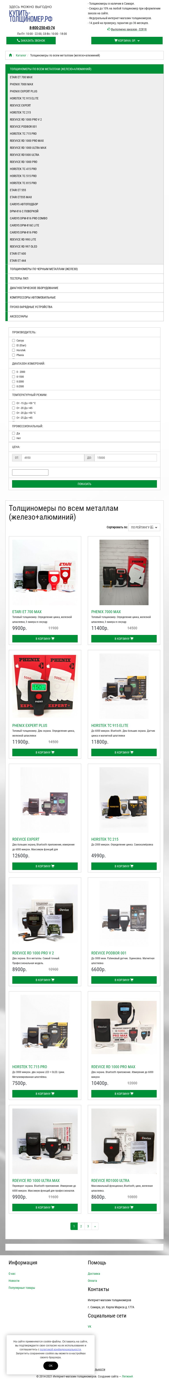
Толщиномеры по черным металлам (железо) (44, 269)
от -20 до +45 (24, 408)
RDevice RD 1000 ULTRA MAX (28, 147)
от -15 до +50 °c (26, 403)
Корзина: (127, 40)
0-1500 (20, 376)
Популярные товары (22, 1288)
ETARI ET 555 (18, 190)
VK (89, 1326)
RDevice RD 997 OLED (23, 246)
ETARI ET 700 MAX (21, 77)
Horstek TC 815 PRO (23, 183)
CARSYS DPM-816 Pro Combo (28, 218)
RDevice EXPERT (20, 105)
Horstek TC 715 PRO (23, 133)
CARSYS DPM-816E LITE (24, 225)
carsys (20, 340)
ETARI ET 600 (18, 253)
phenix (20, 355)
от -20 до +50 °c (26, 412)
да (18, 433)
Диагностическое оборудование (34, 288)
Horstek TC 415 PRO (23, 169)
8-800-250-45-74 (42, 27)
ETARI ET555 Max (21, 197)
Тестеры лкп (19, 278)
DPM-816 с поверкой (24, 211)
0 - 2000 (21, 371)
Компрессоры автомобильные (33, 297)
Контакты (98, 1289)
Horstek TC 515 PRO (23, 176)
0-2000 (20, 381)
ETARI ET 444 (18, 260)
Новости (14, 1280)
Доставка (94, 1273)
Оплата (92, 1280)
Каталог (21, 55)
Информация (23, 1263)
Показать (84, 484)
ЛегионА (127, 1376)
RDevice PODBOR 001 (23, 126)
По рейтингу (140, 527)
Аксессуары (19, 316)
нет (19, 438)
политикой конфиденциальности (60, 1349)
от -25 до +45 (24, 417)
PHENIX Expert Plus (23, 91)
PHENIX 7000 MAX (21, 84)
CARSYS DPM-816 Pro (23, 232)
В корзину (43, 638)
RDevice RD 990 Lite (23, 239)
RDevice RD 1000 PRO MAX (27, 140)
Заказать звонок (32, 40)
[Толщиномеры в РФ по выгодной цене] (10, 55)
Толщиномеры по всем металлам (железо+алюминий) (50, 69)
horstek (21, 350)
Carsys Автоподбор (24, 204)
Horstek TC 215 (20, 112)
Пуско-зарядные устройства (31, 307)
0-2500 (20, 386)
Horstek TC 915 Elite (24, 98)
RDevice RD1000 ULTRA (24, 155)
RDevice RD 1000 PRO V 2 (26, 119)
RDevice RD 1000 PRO (23, 162)
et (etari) (21, 345)
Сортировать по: (117, 527)
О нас (12, 1273)
